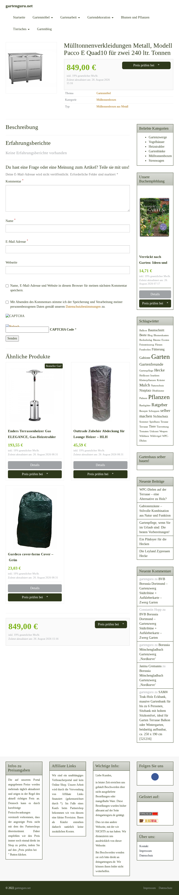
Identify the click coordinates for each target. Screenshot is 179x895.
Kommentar (15, 181)
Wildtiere (144, 436)
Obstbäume (158, 390)
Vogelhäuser (157, 142)
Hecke (159, 370)
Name (11, 221)
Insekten (154, 375)
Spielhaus (154, 422)
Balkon (143, 330)
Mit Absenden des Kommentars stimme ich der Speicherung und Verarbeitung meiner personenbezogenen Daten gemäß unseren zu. (66, 304)
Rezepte (143, 411)
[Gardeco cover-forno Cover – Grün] (35, 518)
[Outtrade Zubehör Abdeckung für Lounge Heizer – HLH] (100, 395)
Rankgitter (145, 405)
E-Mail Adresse (17, 241)
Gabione (144, 358)
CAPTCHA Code (62, 329)
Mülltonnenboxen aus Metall (112, 106)
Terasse (164, 422)
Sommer (143, 422)
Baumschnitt (156, 330)
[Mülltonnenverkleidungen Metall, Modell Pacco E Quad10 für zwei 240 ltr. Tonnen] (31, 68)
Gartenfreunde (151, 364)
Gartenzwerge (158, 137)
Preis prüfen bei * (146, 65)
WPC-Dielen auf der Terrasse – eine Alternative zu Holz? (153, 494)
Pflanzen (159, 397)
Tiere (152, 426)
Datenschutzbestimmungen (83, 306)
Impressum (145, 850)
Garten (160, 356)
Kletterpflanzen (147, 380)
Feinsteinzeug (146, 344)
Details (34, 465)
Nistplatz (145, 390)
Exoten (165, 340)
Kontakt (143, 846)
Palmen (143, 398)
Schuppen (154, 411)
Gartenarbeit (69, 17)
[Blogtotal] (148, 820)
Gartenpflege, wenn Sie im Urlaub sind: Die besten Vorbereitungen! (154, 527)
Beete (143, 335)
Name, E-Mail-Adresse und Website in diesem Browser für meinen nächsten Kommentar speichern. (68, 288)
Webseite (11, 262)
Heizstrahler (157, 146)
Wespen (163, 431)
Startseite (19, 17)
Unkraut (154, 431)
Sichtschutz (160, 416)
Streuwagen (156, 160)
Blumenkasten (161, 335)
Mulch (144, 385)
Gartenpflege (146, 370)
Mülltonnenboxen (106, 99)
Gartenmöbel (42, 17)
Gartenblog (44, 29)
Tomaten (144, 431)
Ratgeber (159, 404)
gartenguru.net (23, 888)
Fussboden (145, 349)
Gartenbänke (157, 151)
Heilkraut (144, 375)
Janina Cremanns (150, 666)
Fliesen (158, 344)
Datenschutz (146, 855)
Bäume (157, 340)
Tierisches (20, 29)
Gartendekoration (99, 17)
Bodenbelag (145, 340)
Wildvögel (155, 436)
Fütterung (158, 349)
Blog (150, 335)
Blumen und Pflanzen (135, 17)
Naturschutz (157, 385)
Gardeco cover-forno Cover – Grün (30, 557)
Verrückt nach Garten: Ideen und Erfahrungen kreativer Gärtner (153, 260)
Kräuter (161, 380)
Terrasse (143, 426)
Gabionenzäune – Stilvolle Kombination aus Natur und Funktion (155, 510)
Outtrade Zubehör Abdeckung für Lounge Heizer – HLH (99, 434)
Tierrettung (163, 426)
